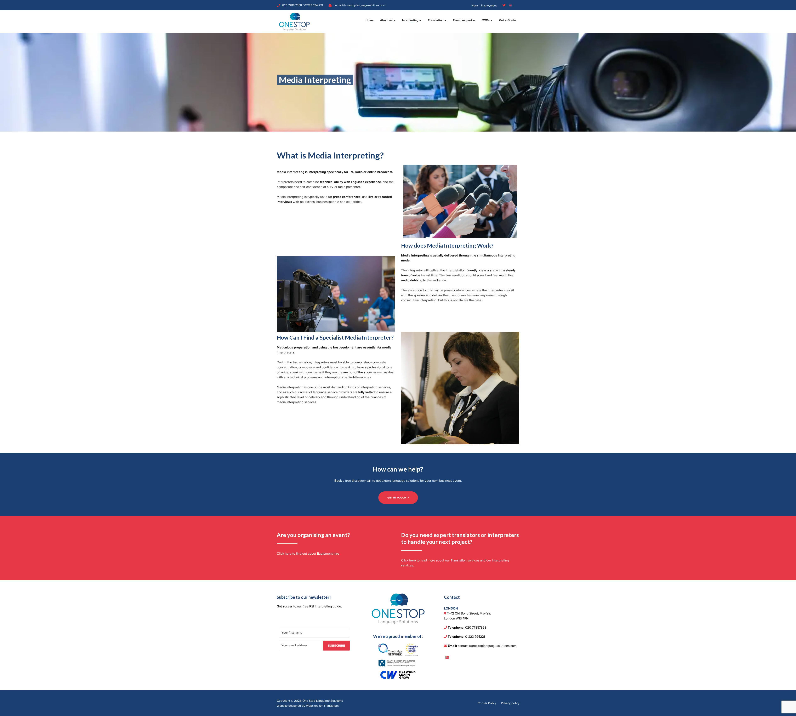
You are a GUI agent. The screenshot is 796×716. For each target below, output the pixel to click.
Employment (489, 5)
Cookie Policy (487, 703)
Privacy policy (510, 703)
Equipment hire (328, 553)
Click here (284, 553)
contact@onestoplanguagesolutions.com (359, 5)
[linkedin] (447, 658)
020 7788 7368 (292, 5)
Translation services (465, 560)
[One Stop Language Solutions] (294, 21)
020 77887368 (475, 627)
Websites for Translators (322, 705)
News (475, 5)
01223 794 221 (313, 5)
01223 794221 (475, 637)
